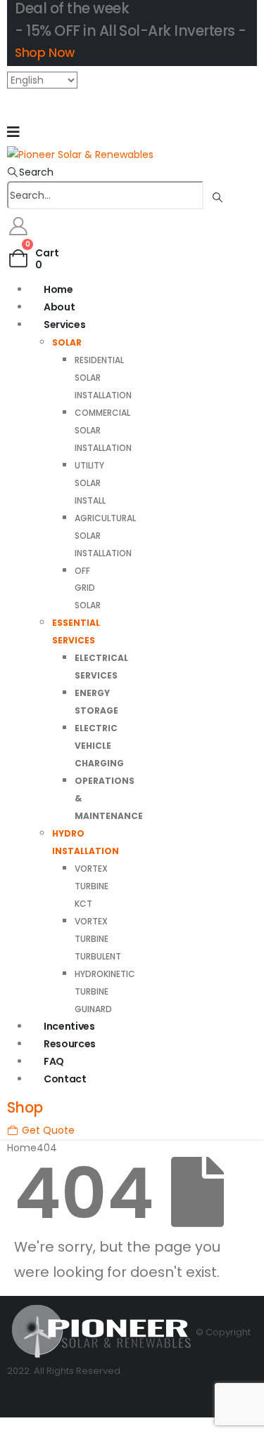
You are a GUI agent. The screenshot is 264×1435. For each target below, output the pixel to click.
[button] (30, 172)
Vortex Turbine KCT (91, 886)
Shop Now (45, 52)
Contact (65, 1079)
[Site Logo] (80, 154)
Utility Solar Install (90, 482)
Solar (67, 342)
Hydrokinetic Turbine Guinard (105, 991)
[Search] (217, 196)
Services (64, 324)
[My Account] (18, 226)
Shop (25, 1108)
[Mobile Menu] (13, 132)
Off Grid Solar (88, 588)
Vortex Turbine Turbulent (98, 938)
